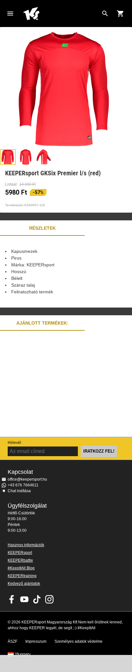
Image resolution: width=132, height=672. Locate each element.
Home (61, 13)
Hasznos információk (26, 545)
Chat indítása (19, 491)
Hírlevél (14, 442)
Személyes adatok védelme (78, 641)
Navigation (10, 13)
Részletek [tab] (42, 228)
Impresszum (35, 641)
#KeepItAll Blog (21, 568)
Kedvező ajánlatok (24, 583)
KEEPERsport (20, 552)
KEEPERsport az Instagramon (49, 599)
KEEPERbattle (20, 560)
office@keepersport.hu (27, 479)
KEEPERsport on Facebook (12, 599)
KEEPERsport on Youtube (24, 599)
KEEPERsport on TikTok (37, 599)
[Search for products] (105, 13)
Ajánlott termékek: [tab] (42, 323)
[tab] (8, 157)
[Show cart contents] (120, 13)
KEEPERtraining (22, 576)
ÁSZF (12, 641)
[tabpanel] (66, 272)
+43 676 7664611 (23, 485)
